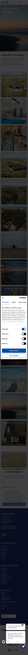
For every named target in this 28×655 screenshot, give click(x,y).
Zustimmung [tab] (5, 302)
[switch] (24, 334)
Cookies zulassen (14, 350)
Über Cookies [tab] (22, 302)
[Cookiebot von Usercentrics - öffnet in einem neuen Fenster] (19, 298)
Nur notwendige (14, 355)
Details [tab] (14, 302)
